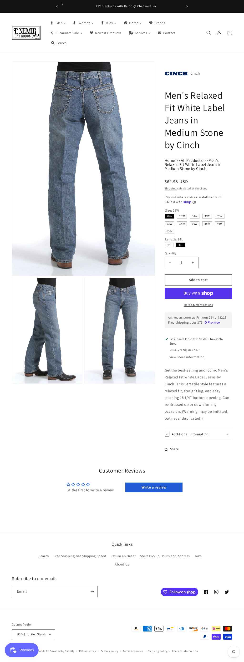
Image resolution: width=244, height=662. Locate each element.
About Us (122, 564)
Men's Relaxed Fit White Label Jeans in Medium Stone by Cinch (193, 164)
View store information (187, 357)
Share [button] (174, 449)
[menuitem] (58, 23)
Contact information (185, 651)
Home (170, 160)
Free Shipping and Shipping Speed (79, 556)
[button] (208, 33)
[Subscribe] (92, 591)
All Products (192, 160)
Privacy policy (109, 651)
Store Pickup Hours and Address (165, 556)
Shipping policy (158, 651)
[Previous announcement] (57, 6)
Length (174, 239)
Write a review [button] (154, 487)
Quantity (171, 253)
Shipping (171, 188)
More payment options (198, 304)
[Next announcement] (187, 6)
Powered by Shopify (62, 651)
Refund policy (87, 651)
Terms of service (133, 651)
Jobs (198, 556)
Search (44, 556)
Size (172, 210)
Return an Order (123, 556)
